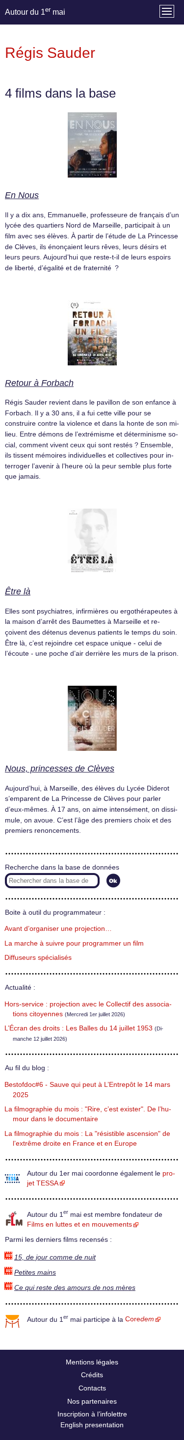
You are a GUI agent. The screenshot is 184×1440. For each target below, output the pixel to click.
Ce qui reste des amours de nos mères (74, 1287)
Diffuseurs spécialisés (38, 957)
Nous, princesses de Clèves (59, 768)
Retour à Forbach (39, 383)
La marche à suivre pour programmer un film (74, 943)
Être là (17, 591)
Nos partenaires (92, 1401)
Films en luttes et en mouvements (79, 1224)
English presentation (92, 1425)
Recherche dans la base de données (62, 867)
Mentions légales (92, 1362)
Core (139, 1319)
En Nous (22, 195)
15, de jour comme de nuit (55, 1257)
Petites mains (35, 1272)
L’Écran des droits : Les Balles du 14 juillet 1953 (78, 1028)
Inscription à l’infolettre (92, 1414)
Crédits (92, 1375)
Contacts (92, 1388)
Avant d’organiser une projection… (58, 928)
